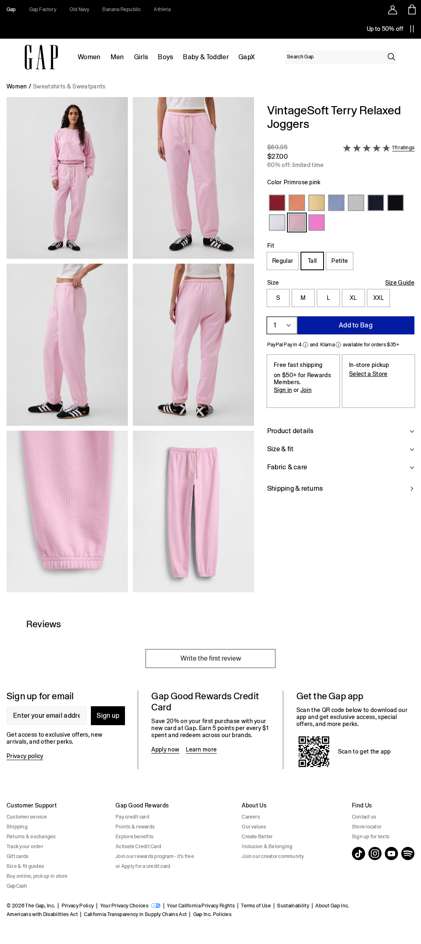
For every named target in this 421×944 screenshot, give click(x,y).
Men (117, 57)
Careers (251, 817)
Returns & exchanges (31, 837)
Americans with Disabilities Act (42, 914)
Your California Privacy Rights (201, 906)
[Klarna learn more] (338, 344)
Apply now (165, 749)
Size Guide (399, 282)
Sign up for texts (370, 837)
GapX (246, 57)
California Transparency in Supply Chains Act (135, 914)
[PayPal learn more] (305, 344)
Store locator (367, 827)
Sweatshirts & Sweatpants (69, 86)
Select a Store (368, 374)
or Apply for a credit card (143, 866)
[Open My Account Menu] (392, 9)
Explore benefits (134, 837)
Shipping (17, 827)
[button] (130, 348)
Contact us (364, 817)
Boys (165, 57)
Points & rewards (135, 827)
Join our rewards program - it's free (155, 856)
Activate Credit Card (138, 846)
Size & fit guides (25, 866)
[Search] (391, 57)
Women (89, 57)
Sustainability (293, 906)
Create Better (257, 837)
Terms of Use (256, 906)
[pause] (412, 29)
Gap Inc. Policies (212, 914)
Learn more (201, 749)
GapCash (17, 886)
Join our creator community (273, 856)
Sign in (283, 390)
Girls (141, 57)
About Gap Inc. (332, 906)
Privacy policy (25, 756)
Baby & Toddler (205, 57)
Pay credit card (132, 817)
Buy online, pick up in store (37, 876)
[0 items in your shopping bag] (411, 9)
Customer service (27, 817)
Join (306, 390)
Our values (254, 827)
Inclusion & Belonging (267, 846)
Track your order (25, 846)
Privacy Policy (78, 906)
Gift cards (17, 856)
